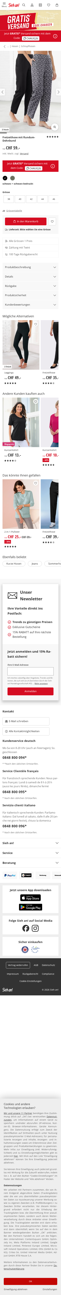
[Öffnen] (55, 36)
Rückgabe (10, 286)
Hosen (15, 46)
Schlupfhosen (28, 46)
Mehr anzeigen (41, 683)
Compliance (48, 973)
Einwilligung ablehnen (15, 1289)
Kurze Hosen (13, 563)
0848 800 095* (15, 791)
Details (9, 276)
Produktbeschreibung (18, 267)
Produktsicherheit (15, 295)
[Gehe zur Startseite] (14, 5)
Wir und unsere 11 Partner (18, 1113)
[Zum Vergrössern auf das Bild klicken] (54, 127)
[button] (4, 5)
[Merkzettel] (48, 5)
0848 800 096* (15, 826)
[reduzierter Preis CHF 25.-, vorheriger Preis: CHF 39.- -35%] (21, 504)
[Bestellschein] (40, 5)
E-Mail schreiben (16, 722)
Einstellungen (50, 1289)
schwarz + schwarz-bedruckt (18, 183)
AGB (36, 965)
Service (8, 853)
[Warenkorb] (57, 5)
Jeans (35, 563)
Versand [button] (24, 153)
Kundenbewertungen (17, 304)
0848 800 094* (15, 757)
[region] (30, 1197)
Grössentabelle (14, 210)
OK (30, 1281)
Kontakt (8, 711)
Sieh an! (8, 843)
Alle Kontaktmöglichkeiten (24, 731)
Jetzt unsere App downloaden (30, 890)
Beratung (9, 863)
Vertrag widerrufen (18, 965)
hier (16, 1156)
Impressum (13, 973)
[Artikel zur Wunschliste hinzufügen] (52, 221)
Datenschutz (48, 965)
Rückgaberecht (30, 973)
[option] (5, 178)
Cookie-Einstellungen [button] (31, 981)
